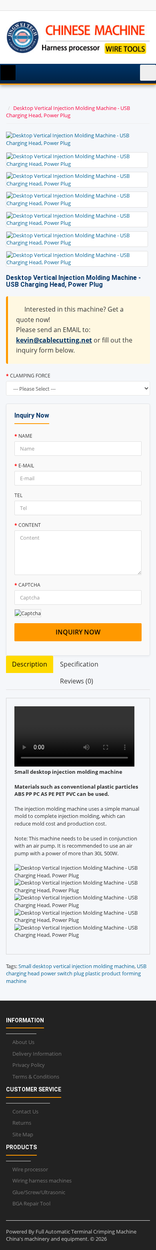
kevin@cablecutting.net (54, 340)
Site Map (22, 1134)
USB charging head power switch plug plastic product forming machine (76, 973)
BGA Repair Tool (31, 1203)
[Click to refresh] (27, 613)
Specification (79, 664)
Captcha (29, 584)
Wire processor (30, 1169)
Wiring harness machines (42, 1180)
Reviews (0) (76, 681)
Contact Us (25, 1111)
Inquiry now (78, 632)
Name (25, 435)
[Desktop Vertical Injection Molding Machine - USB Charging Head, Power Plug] (77, 160)
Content (29, 525)
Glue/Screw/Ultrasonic (38, 1192)
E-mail (26, 465)
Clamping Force (30, 375)
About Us (23, 1042)
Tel (18, 495)
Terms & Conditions (35, 1076)
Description (29, 664)
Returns (21, 1122)
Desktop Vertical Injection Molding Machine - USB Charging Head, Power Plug (68, 111)
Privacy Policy (28, 1065)
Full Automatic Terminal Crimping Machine (86, 1231)
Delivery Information (37, 1053)
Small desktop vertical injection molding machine (76, 966)
